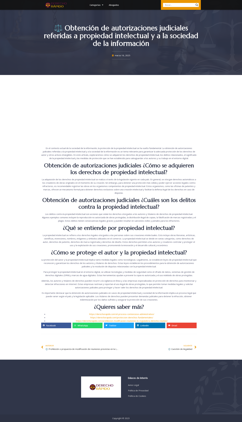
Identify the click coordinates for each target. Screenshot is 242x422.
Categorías (95, 5)
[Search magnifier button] (197, 5)
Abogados (114, 5)
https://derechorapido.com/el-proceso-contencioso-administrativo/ (121, 314)
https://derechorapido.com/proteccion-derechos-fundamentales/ (121, 317)
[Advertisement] (119, 111)
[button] (56, 325)
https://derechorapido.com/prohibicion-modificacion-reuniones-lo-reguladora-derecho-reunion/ (122, 320)
